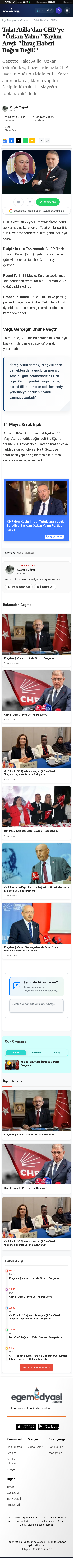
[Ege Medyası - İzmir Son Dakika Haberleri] (11, 10)
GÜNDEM (13, 1493)
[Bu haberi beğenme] (30, 202)
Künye (11, 1469)
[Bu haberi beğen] (18, 202)
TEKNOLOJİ (14, 1499)
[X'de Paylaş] (18, 140)
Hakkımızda (14, 1447)
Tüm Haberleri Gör (20, 586)
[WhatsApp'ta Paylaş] (25, 140)
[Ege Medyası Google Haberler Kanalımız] (5, 140)
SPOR (10, 1486)
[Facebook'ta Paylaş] (11, 140)
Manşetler (55, 1453)
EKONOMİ (13, 1505)
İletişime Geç (46, 586)
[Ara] (59, 10)
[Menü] (67, 10)
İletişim (11, 1453)
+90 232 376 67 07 (41, 1549)
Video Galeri (35, 1447)
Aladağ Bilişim (45, 1541)
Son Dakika (56, 1447)
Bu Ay (57, 1052)
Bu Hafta (36, 1052)
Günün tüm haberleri (35, 1367)
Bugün (16, 1052)
